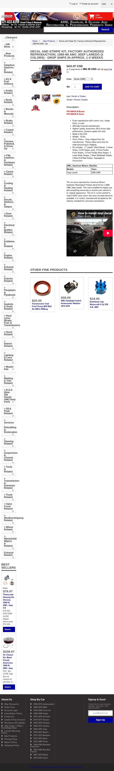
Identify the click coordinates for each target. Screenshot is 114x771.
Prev (34, 77)
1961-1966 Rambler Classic (40, 751)
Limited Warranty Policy (10, 732)
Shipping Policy (11, 745)
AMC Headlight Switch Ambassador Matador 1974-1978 (71, 303)
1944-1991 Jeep (40, 729)
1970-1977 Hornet (41, 720)
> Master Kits (9, 368)
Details (8, 629)
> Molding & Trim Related (8, 379)
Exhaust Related (8, 553)
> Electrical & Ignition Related (9, 228)
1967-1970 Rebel (40, 755)
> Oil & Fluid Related (8, 411)
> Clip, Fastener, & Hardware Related (9, 160)
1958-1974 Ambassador (43, 704)
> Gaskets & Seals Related (8, 305)
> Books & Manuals (9, 111)
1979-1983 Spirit (40, 758)
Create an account (90, 4)
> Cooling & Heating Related (8, 186)
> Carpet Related (9, 131)
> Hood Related (8, 333)
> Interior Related (8, 343)
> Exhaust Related (8, 267)
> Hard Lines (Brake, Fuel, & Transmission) (10, 320)
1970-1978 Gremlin (41, 716)
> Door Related (8, 214)
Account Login (11, 710)
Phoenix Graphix (81, 100)
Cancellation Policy (13, 713)
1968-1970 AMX (40, 707)
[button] (89, 70)
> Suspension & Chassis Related (10, 455)
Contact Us (9, 716)
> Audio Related (8, 91)
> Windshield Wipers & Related (10, 541)
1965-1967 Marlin (41, 732)
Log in (74, 4)
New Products (10, 736)
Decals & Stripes (78, 96)
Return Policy (10, 742)
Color (69, 79)
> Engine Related (8, 255)
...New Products (48, 41)
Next (58, 77)
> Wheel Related (8, 528)
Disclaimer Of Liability (14, 723)
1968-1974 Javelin (41, 726)
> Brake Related (8, 121)
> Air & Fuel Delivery (8, 81)
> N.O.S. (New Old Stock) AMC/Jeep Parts (10, 396)
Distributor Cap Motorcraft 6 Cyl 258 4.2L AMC (99, 304)
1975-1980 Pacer (40, 741)
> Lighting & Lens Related (8, 356)
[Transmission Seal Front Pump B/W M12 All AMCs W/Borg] (42, 288)
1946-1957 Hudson (41, 723)
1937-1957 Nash (40, 738)
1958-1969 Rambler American (40, 746)
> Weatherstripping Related (10, 518)
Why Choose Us (11, 704)
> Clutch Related (8, 172)
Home (35, 41)
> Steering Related (9, 441)
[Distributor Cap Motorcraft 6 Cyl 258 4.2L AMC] (100, 287)
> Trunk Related (8, 496)
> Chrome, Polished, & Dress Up (9, 144)
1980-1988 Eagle (40, 713)
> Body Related (8, 101)
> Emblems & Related (9, 242)
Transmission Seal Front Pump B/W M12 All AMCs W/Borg (42, 306)
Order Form (9, 707)
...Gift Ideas (7, 45)
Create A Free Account (14, 720)
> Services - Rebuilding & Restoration (10, 426)
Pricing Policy (10, 739)
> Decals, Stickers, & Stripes (9, 202)
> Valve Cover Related (8, 506)
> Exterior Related (8, 278)
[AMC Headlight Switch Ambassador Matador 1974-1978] (71, 287)
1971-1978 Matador (41, 735)
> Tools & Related (8, 469)
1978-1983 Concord (42, 710)
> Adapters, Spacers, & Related (9, 67)
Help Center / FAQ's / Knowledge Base (12, 727)
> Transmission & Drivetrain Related (10, 483)
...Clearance (10, 37)
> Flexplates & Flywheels (10, 291)
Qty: (68, 87)
